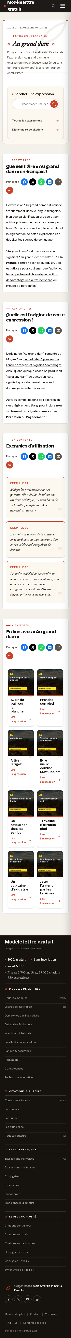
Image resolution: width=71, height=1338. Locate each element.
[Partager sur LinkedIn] (49, 181)
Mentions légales (15, 1314)
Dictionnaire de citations (35, 129)
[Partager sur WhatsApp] (41, 181)
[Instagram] (37, 1299)
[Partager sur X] (32, 181)
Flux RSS (12, 1322)
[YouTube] (28, 1299)
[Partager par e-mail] (58, 181)
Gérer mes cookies (34, 1322)
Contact (35, 1314)
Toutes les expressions (35, 120)
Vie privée (51, 1314)
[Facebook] (9, 1299)
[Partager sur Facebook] (24, 181)
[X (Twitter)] (18, 1299)
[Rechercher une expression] (54, 104)
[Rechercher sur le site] (53, 6)
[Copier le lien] (9, 190)
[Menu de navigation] (62, 6)
